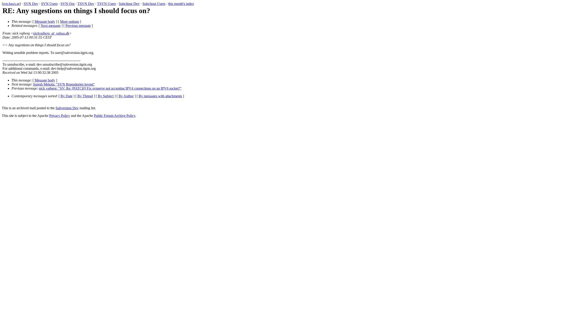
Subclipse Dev (129, 4)
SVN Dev (31, 4)
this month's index (181, 4)
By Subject (106, 96)
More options (69, 21)
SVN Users (49, 4)
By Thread (85, 96)
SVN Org (68, 4)
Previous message (78, 26)
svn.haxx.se (11, 4)
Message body (45, 21)
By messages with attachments (160, 96)
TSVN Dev (85, 4)
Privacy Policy (59, 116)
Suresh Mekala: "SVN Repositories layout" (64, 84)
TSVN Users (106, 4)
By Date (66, 96)
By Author (126, 96)
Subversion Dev (67, 108)
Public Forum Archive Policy (114, 116)
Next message (51, 26)
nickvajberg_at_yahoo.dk (51, 33)
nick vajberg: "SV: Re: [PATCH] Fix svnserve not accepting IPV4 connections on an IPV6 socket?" (110, 88)
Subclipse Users (153, 4)
